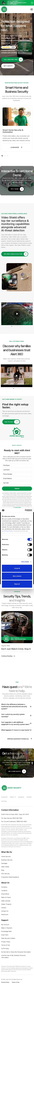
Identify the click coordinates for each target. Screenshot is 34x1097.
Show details (25, 561)
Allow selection (17, 576)
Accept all (17, 568)
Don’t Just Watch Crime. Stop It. (16, 649)
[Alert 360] (4, 9)
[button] (3, 314)
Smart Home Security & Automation (13, 131)
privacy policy (18, 507)
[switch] (29, 544)
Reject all (17, 584)
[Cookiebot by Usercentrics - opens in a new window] (25, 510)
